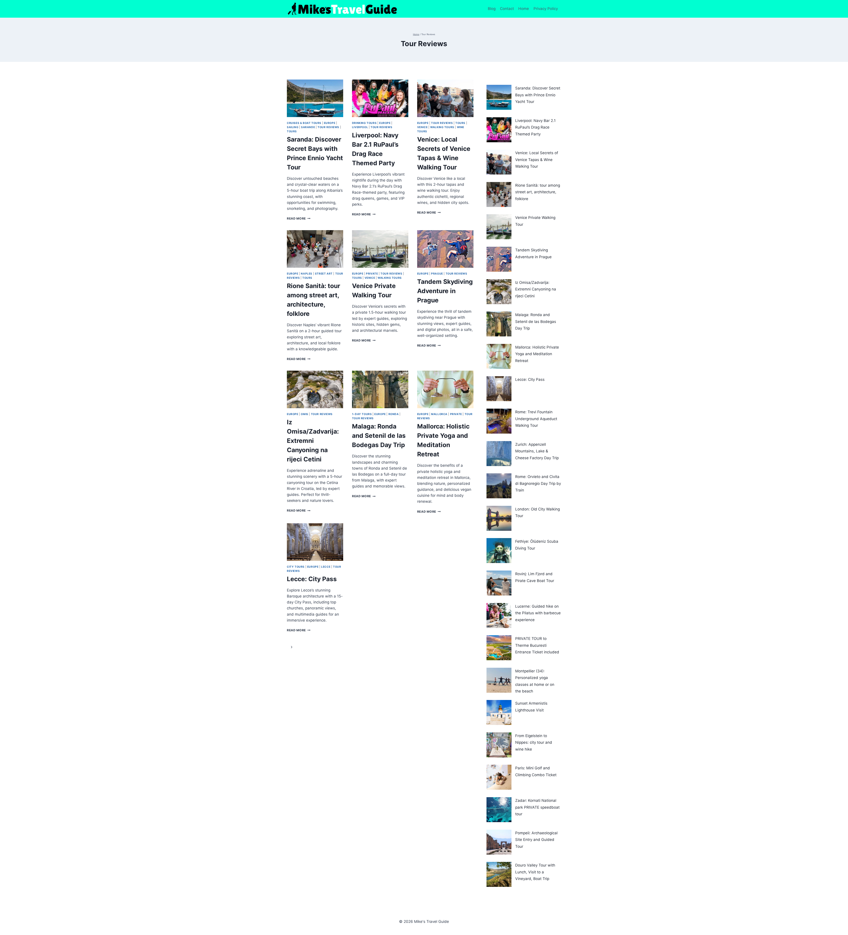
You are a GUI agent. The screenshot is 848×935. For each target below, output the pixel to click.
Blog (492, 8)
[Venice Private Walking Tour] (498, 226)
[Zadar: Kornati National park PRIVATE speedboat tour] (498, 809)
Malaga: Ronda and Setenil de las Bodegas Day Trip (379, 436)
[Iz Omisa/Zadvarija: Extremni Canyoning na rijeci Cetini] (498, 291)
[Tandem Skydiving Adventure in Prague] (498, 259)
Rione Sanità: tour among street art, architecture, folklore (537, 192)
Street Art (324, 273)
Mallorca (439, 414)
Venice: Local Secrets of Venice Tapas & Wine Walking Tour (536, 160)
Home (523, 8)
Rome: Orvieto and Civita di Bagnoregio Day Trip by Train (538, 483)
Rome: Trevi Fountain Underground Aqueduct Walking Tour (536, 419)
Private (372, 273)
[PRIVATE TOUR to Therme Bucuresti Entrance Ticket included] (498, 647)
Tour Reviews (328, 127)
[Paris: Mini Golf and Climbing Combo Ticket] (498, 777)
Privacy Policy (546, 8)
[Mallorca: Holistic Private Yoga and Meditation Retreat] (498, 356)
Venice (422, 127)
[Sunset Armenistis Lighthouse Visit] (498, 712)
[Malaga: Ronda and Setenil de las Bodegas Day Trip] (498, 323)
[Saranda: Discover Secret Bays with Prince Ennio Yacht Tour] (498, 97)
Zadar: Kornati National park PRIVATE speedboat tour (537, 807)
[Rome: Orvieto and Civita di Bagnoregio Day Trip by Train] (498, 485)
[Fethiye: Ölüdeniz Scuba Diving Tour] (498, 550)
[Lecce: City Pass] (498, 388)
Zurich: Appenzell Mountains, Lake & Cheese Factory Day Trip (537, 451)
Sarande (308, 127)
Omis (304, 414)
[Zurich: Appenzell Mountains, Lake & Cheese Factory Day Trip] (498, 453)
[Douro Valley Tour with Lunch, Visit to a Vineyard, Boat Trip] (498, 874)
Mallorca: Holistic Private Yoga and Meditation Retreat (537, 354)
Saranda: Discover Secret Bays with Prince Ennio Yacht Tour (537, 95)
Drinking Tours (364, 123)
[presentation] (315, 98)
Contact (507, 8)
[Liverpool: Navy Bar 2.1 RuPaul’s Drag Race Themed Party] (498, 129)
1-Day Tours (362, 414)
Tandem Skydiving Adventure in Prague (445, 291)
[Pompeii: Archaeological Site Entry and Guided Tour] (498, 842)
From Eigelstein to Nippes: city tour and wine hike (533, 742)
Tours (292, 131)
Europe (329, 123)
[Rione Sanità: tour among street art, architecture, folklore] (498, 194)
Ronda (393, 414)
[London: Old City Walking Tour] (498, 518)
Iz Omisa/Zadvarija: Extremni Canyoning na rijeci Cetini (313, 440)
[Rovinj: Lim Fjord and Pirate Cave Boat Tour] (498, 583)
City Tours (296, 566)
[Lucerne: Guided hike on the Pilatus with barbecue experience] (498, 615)
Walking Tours (442, 127)
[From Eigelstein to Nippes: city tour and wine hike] (498, 744)
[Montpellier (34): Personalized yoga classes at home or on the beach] (498, 680)
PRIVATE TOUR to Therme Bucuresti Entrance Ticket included (537, 645)
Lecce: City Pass (312, 579)
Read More (298, 218)
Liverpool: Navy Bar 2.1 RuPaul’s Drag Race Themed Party (535, 127)
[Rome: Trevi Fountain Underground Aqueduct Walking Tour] (498, 421)
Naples (306, 273)
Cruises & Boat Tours (304, 123)
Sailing (292, 127)
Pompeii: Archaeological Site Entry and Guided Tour (536, 840)
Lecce (325, 566)
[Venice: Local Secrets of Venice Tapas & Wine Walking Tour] (498, 162)
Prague (437, 273)
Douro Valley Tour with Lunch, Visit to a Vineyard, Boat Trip (535, 872)
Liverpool (360, 127)
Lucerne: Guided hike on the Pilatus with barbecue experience (538, 613)
